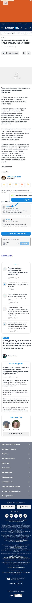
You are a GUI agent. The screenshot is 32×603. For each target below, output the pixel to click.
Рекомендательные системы (16, 570)
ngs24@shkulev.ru (23, 537)
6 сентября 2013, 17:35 (7, 47)
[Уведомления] (25, 28)
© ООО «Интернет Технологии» (16, 591)
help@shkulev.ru (20, 541)
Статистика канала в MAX (11, 491)
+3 (23, 229)
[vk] (11, 516)
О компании (6, 468)
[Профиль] (30, 28)
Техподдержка (7, 482)
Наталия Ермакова (14, 177)
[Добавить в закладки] (24, 53)
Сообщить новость (9, 449)
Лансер (8, 206)
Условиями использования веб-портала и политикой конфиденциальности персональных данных (16, 559)
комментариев (11, 53)
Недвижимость (6, 24)
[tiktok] (25, 516)
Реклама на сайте (8, 458)
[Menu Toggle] (2, 28)
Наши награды (7, 472)
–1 (28, 229)
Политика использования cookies (16, 567)
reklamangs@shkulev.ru (16, 547)
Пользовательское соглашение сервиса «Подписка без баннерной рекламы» (16, 573)
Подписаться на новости (11, 444)
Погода (24, 24)
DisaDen (8, 219)
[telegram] (7, 516)
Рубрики (5, 454)
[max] (20, 516)
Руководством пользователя (16, 556)
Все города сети (7, 496)
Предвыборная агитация (11, 486)
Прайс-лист (6, 463)
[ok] (16, 516)
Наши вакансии (7, 477)
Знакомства (17, 24)
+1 (23, 216)
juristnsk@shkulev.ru (23, 540)
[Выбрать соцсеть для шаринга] (29, 53)
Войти (7, 244)
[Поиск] (21, 28)
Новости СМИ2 (6, 256)
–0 (28, 216)
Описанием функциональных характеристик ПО (16, 557)
